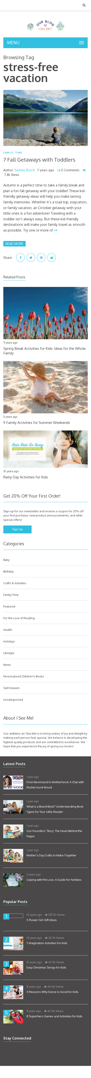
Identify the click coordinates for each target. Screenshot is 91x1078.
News (7, 664)
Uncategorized (13, 699)
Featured (9, 606)
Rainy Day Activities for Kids (25, 477)
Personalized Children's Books (23, 676)
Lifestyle (8, 653)
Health (7, 629)
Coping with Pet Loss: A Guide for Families (54, 879)
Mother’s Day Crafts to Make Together (51, 855)
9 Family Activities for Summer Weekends (36, 422)
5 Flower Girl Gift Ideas (42, 920)
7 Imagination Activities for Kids (47, 943)
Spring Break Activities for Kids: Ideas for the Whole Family (44, 350)
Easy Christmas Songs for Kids (46, 967)
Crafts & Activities (14, 583)
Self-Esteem (11, 688)
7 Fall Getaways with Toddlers (39, 159)
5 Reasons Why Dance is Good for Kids (52, 992)
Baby (6, 560)
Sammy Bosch (25, 170)
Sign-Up (17, 529)
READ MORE (14, 244)
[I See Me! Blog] (46, 32)
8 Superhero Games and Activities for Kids (54, 1016)
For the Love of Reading (19, 618)
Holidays (9, 641)
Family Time (12, 152)
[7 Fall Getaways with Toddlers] (45, 118)
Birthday (8, 571)
